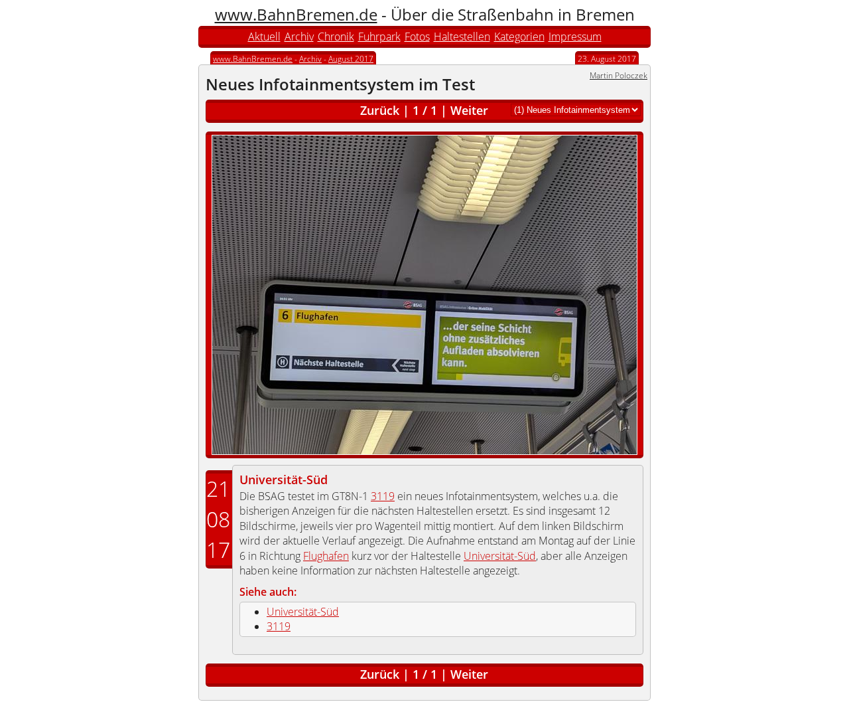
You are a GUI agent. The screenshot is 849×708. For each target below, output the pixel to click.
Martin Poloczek (618, 75)
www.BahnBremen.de (296, 14)
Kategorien (519, 36)
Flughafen (326, 556)
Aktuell (264, 36)
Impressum (575, 36)
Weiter (469, 110)
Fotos (417, 36)
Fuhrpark (379, 36)
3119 (383, 496)
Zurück (379, 110)
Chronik (336, 36)
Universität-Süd (283, 479)
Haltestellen (462, 36)
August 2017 (350, 58)
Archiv (299, 36)
